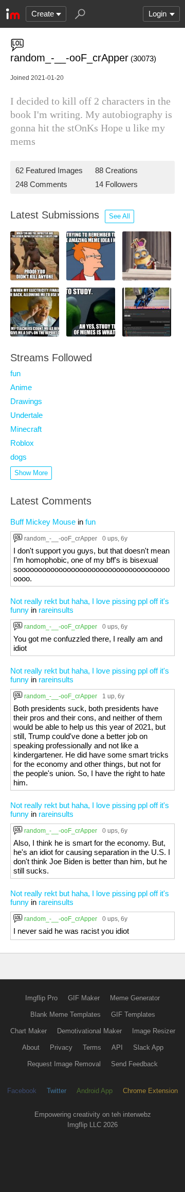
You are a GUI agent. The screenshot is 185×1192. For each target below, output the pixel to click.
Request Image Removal (64, 1064)
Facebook (21, 1091)
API (117, 1047)
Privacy (61, 1047)
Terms (92, 1047)
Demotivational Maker (89, 1031)
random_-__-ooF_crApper (60, 538)
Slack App (148, 1047)
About (31, 1047)
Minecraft (26, 429)
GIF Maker (84, 998)
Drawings (26, 401)
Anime (21, 387)
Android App (95, 1091)
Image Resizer (153, 1031)
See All (119, 216)
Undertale (26, 415)
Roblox (22, 443)
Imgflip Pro (41, 998)
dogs (18, 456)
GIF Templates (133, 1014)
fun (15, 373)
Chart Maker (28, 1031)
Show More (31, 473)
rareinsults (56, 610)
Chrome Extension (150, 1091)
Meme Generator (135, 998)
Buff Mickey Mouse (43, 521)
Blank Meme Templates (65, 1014)
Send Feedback (134, 1064)
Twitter (56, 1091)
